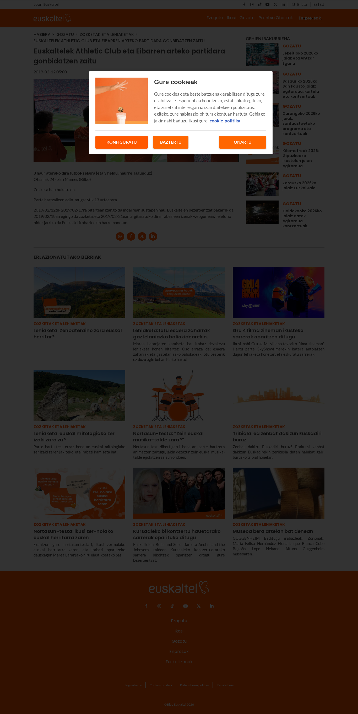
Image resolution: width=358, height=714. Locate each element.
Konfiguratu (121, 141)
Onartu (243, 141)
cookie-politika (225, 120)
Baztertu (171, 141)
